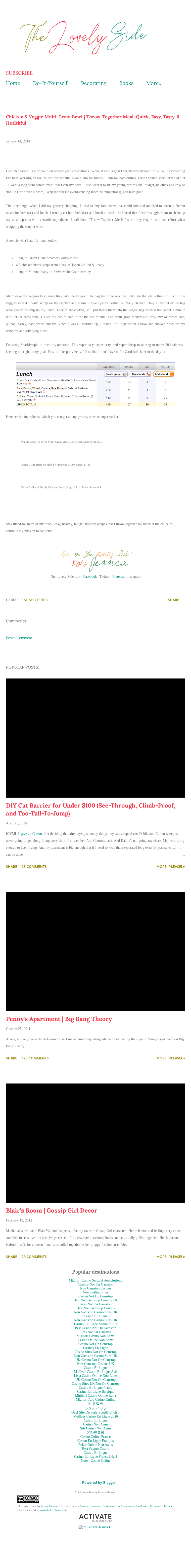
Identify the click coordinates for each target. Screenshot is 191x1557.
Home (13, 83)
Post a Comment (19, 638)
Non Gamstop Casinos (95, 1288)
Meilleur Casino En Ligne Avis (95, 1372)
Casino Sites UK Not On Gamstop (96, 1384)
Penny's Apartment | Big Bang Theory (59, 1019)
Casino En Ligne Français (95, 1441)
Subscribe (19, 73)
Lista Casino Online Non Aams (95, 1376)
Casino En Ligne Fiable (95, 1387)
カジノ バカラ (95, 1408)
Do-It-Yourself (50, 83)
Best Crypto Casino (95, 1449)
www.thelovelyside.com (53, 1509)
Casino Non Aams (95, 1424)
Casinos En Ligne (95, 1348)
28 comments (34, 866)
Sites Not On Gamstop (95, 1304)
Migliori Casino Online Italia (95, 1395)
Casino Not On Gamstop (95, 1296)
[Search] (170, 9)
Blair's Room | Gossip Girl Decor (51, 1210)
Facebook (90, 576)
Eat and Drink (34, 600)
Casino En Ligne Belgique (95, 1391)
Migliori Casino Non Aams (95, 1336)
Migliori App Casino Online (95, 1399)
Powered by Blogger (98, 1482)
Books (126, 83)
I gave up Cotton (30, 834)
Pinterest (118, 576)
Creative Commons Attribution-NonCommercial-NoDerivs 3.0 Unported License (126, 1505)
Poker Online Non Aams (95, 1445)
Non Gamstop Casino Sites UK (95, 1312)
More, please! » (170, 866)
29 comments (34, 1256)
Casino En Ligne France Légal (95, 1456)
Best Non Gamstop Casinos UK (96, 1300)
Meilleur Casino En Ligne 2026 (95, 1416)
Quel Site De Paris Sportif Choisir (95, 1412)
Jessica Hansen (49, 1505)
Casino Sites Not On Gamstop (96, 1352)
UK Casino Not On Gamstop (95, 1360)
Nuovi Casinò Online (95, 1460)
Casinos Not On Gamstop (95, 1284)
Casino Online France (95, 1437)
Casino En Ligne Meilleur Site (95, 1324)
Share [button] (173, 599)
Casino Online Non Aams (95, 1340)
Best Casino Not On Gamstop (95, 1328)
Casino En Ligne (95, 1316)
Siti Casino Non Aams (95, 1428)
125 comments (35, 1058)
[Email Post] (55, 599)
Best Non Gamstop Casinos (96, 1308)
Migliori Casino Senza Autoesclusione (95, 1280)
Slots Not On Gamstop (95, 1332)
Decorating (93, 83)
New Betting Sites (95, 1292)
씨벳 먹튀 (95, 1404)
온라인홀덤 (95, 1432)
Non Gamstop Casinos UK (95, 1364)
